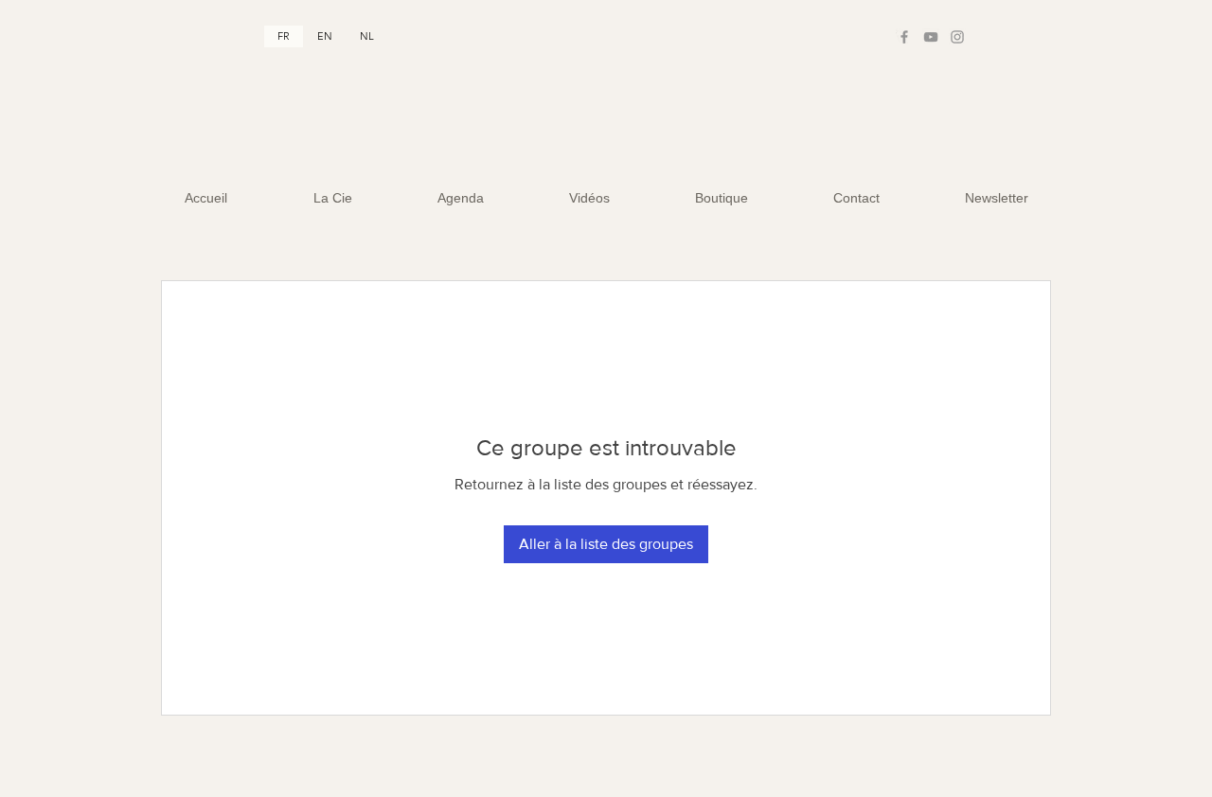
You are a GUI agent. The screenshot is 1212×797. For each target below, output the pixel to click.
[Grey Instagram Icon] (957, 36)
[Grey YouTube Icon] (930, 36)
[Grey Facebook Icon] (904, 36)
